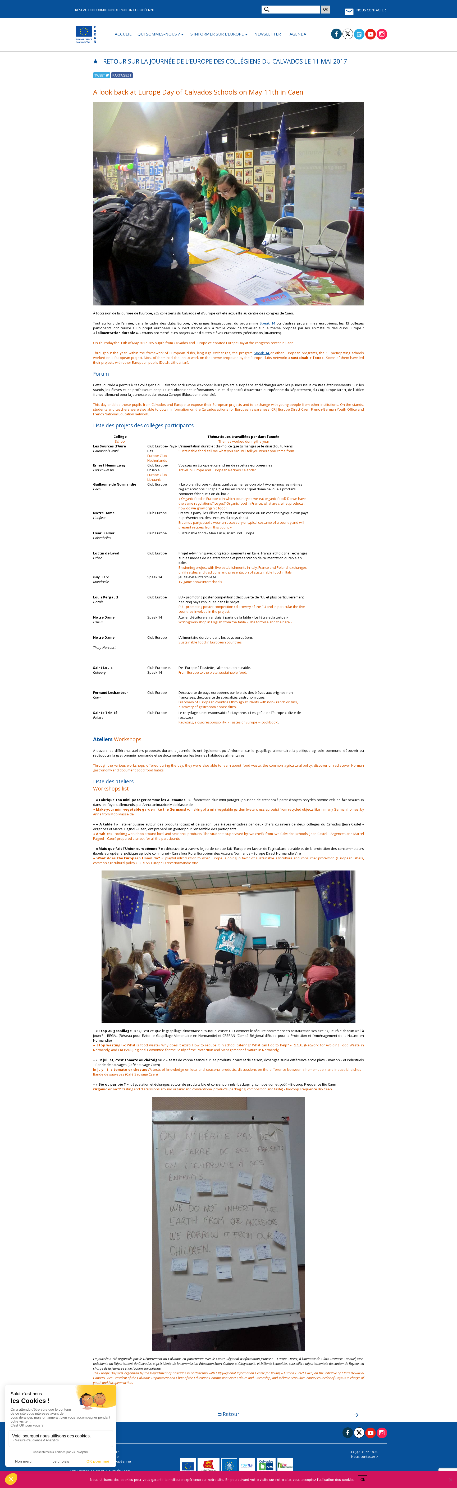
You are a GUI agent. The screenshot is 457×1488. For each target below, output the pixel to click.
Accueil (123, 34)
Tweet (100, 75)
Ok (362, 1480)
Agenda (298, 34)
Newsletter (267, 34)
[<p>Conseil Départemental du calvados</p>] (267, 1466)
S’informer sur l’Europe (217, 34)
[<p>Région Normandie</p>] (209, 1466)
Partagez (121, 75)
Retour (230, 1414)
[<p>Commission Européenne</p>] (189, 1466)
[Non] (450, 1479)
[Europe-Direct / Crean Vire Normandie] (86, 34)
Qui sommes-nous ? (159, 34)
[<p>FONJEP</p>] (248, 1466)
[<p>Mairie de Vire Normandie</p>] (286, 1466)
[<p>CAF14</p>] (230, 1466)
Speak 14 (267, 323)
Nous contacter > (364, 1456)
